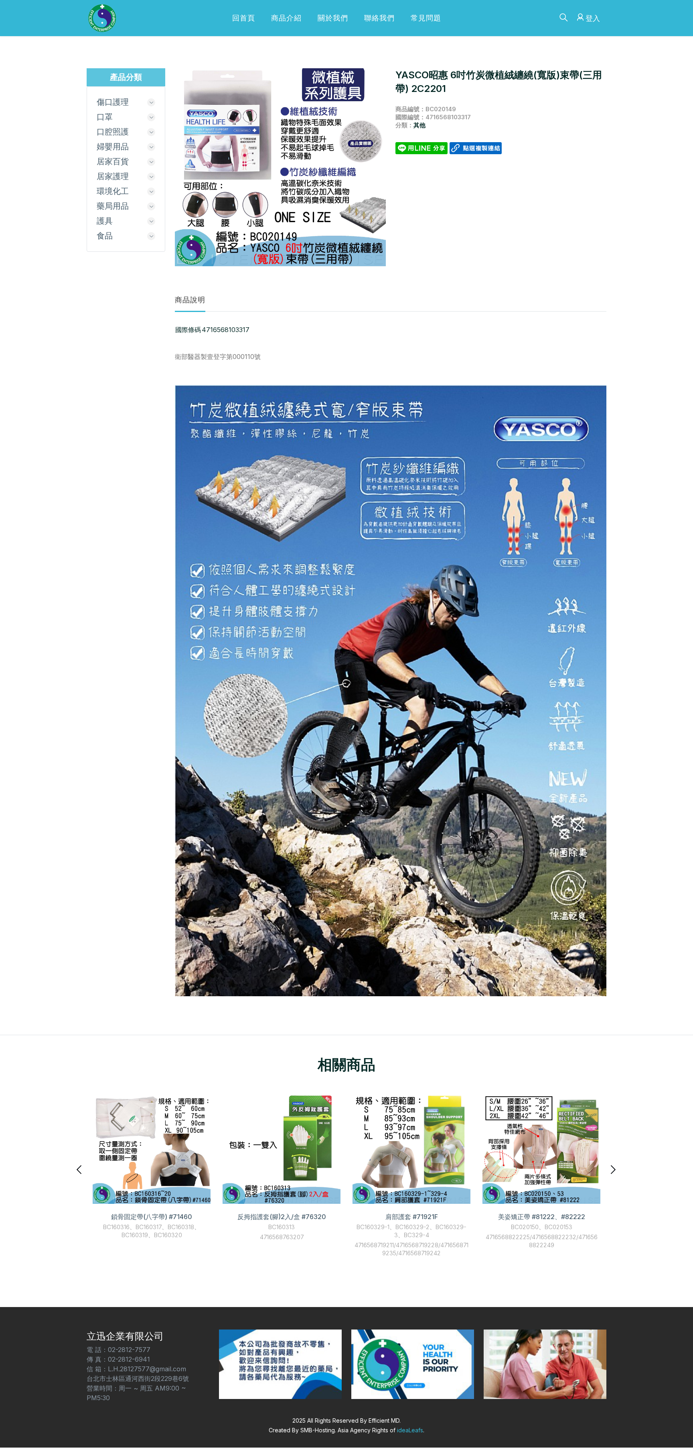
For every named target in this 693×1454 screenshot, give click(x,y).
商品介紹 (286, 18)
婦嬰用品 (113, 146)
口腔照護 (113, 132)
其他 (419, 125)
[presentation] (80, 1169)
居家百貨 (113, 161)
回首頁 (243, 18)
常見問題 (426, 18)
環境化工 (113, 191)
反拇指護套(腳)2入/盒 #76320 (281, 1217)
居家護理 (113, 176)
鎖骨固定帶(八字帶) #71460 (151, 1217)
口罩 (105, 117)
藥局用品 (113, 206)
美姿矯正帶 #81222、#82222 (541, 1217)
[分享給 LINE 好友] (422, 147)
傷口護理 (113, 102)
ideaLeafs (410, 1430)
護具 (105, 221)
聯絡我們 (379, 18)
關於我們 (333, 18)
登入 (593, 18)
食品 (105, 236)
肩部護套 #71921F (411, 1217)
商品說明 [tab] (190, 300)
